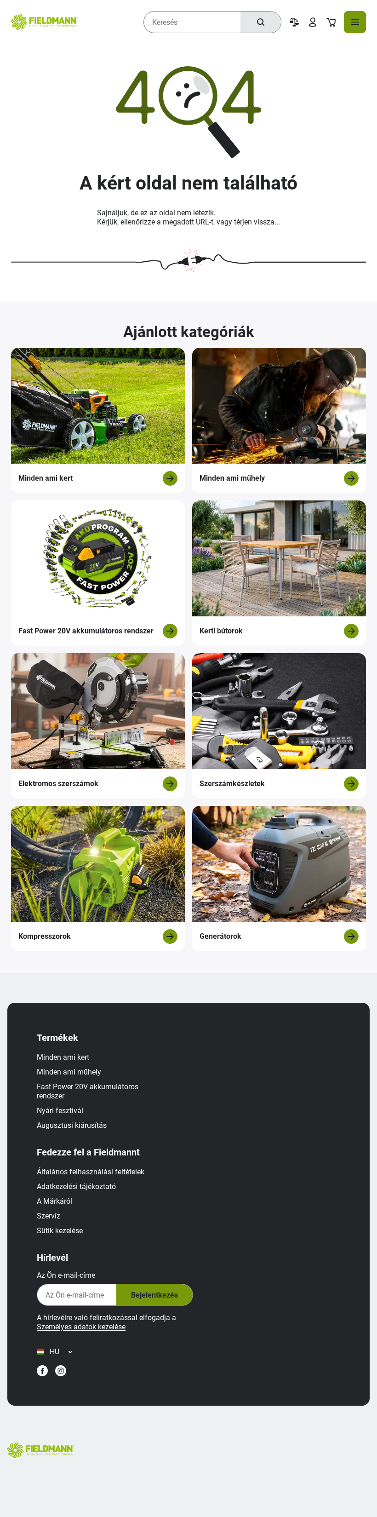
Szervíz (48, 1216)
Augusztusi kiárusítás (72, 1125)
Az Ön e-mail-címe (66, 1275)
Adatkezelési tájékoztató (76, 1186)
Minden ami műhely (69, 1072)
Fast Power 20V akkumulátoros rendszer (87, 1091)
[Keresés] (260, 22)
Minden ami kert (63, 1057)
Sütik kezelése (60, 1230)
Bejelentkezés (154, 1295)
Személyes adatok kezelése (81, 1326)
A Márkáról (54, 1201)
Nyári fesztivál (60, 1110)
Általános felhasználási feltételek (90, 1171)
